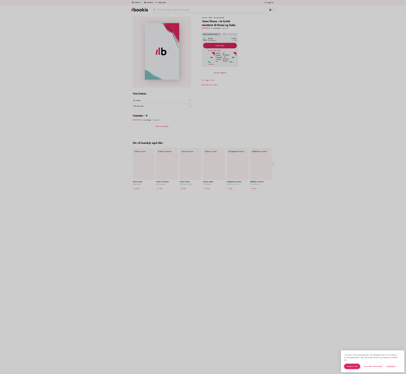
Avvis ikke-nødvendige (373, 366)
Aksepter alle (352, 366)
